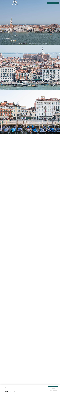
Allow (53, 386)
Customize (52, 388)
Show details (12, 391)
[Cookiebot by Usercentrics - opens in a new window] (6, 391)
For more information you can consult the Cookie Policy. (23, 389)
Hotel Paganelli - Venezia (17, 2)
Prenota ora (52, 2)
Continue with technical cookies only (53, 390)
